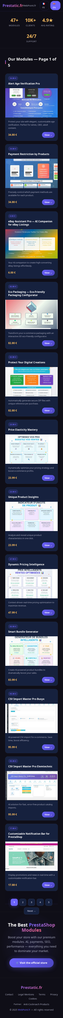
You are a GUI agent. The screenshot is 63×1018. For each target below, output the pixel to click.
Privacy (54, 994)
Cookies (33, 998)
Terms (42, 994)
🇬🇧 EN (54, 5)
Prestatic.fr (13, 5)
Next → (31, 910)
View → (48, 134)
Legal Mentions (26, 994)
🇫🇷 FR (43, 5)
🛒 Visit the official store (31, 963)
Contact (9, 994)
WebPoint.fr (29, 5)
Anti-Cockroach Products (36, 1004)
